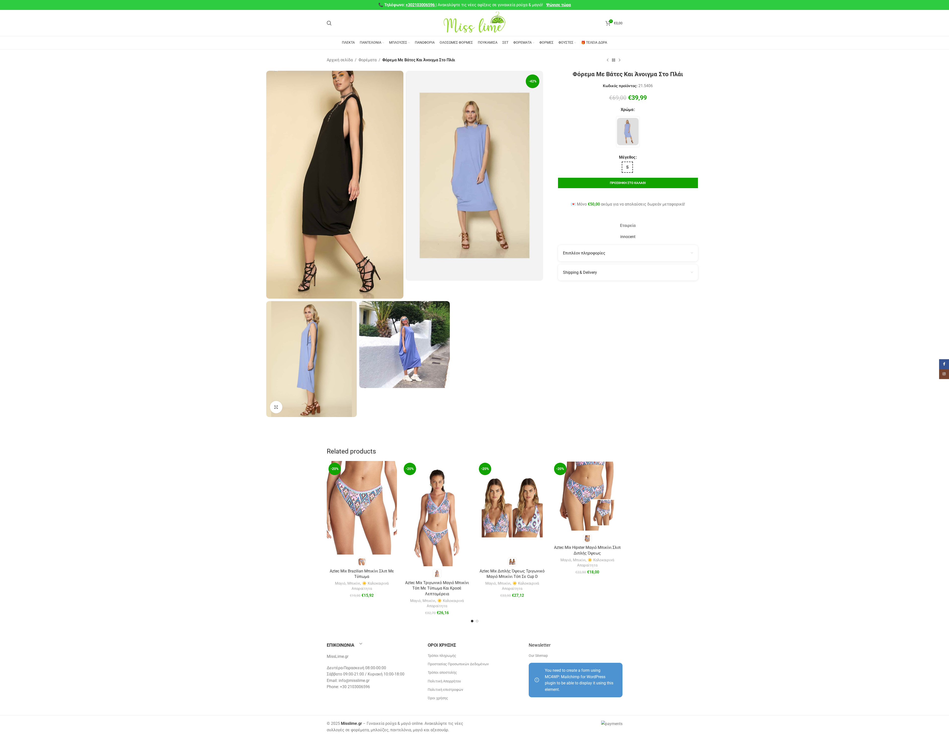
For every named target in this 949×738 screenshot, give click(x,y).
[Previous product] (608, 60)
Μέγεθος (627, 157)
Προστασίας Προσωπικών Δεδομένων (458, 664)
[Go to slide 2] (477, 621)
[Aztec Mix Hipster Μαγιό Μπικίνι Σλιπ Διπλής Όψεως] (587, 496)
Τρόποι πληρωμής (442, 656)
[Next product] (619, 60)
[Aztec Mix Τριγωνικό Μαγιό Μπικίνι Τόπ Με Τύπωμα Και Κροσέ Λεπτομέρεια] (437, 513)
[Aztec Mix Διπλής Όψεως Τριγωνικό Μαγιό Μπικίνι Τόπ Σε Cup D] (512, 508)
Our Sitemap (538, 656)
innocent (627, 236)
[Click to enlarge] (276, 407)
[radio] (628, 131)
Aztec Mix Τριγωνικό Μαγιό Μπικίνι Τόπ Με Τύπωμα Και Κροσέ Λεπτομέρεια (437, 588)
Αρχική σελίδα (340, 60)
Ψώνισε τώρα (558, 4)
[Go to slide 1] (472, 621)
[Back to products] (614, 60)
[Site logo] (475, 22)
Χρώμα (627, 109)
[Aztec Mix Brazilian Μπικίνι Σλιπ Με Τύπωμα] (362, 508)
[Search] (329, 23)
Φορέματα (368, 60)
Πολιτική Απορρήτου (444, 681)
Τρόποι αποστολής (442, 672)
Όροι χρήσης (438, 698)
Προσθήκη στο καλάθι (628, 183)
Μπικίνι (353, 583)
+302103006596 (421, 4)
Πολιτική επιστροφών (445, 690)
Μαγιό (340, 583)
